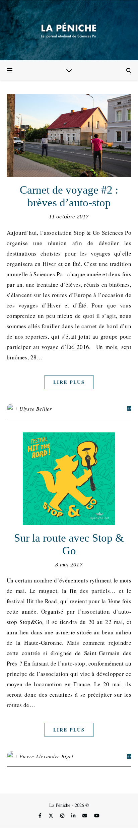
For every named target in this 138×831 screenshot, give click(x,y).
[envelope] (85, 815)
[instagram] (63, 815)
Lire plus (69, 382)
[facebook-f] (41, 815)
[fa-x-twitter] (52, 815)
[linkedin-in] (74, 815)
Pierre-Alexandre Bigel (46, 756)
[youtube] (96, 815)
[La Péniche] (69, 30)
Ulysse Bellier (35, 408)
